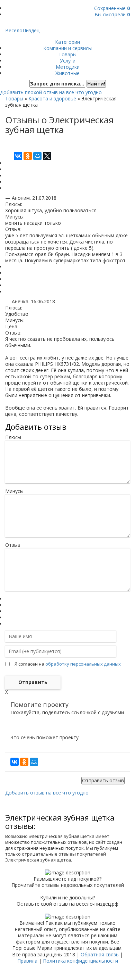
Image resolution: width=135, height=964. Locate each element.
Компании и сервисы (67, 48)
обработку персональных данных (83, 664)
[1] (7, 598)
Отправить (32, 682)
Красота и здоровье (52, 98)
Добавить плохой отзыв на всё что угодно (51, 92)
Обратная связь (100, 954)
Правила (27, 960)
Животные (67, 73)
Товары (67, 54)
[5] (7, 623)
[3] (7, 611)
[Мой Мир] (37, 156)
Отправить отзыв (103, 780)
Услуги (67, 60)
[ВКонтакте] (18, 156)
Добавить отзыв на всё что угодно (47, 792)
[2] (7, 605)
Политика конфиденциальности (80, 960)
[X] (47, 156)
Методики (68, 67)
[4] (7, 617)
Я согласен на (68, 664)
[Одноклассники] (28, 156)
